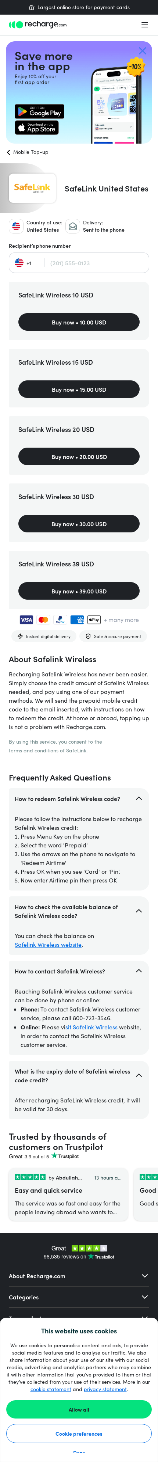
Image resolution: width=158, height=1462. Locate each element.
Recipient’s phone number (40, 245)
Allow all (79, 1409)
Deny (79, 1452)
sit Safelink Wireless (91, 1027)
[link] (39, 111)
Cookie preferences (79, 1433)
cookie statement (50, 1389)
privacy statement (105, 1389)
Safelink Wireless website (48, 944)
